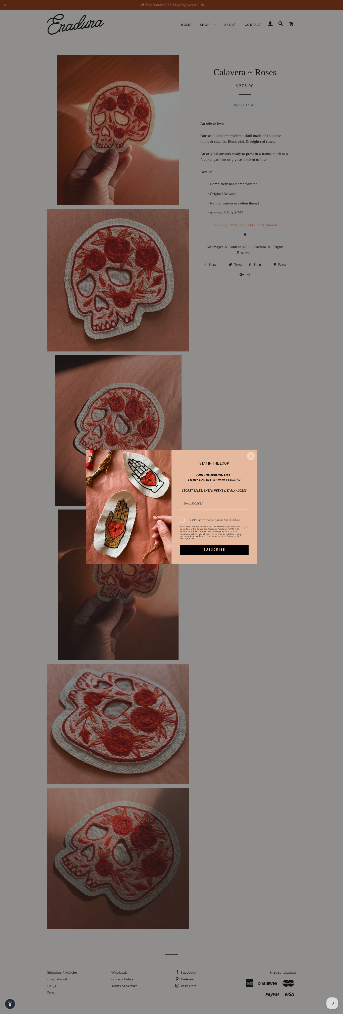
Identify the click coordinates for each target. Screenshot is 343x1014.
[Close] (251, 456)
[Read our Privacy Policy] (246, 528)
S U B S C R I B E (214, 549)
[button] (10, 1004)
